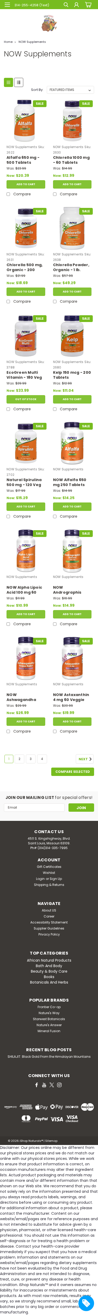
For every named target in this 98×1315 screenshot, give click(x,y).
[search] (66, 5)
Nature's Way (49, 1013)
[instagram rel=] (59, 1085)
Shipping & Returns (49, 884)
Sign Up (56, 878)
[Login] (76, 5)
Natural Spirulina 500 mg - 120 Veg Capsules (24, 482)
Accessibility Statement (49, 922)
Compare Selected (72, 771)
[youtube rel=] (44, 1085)
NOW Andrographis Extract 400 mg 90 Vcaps (71, 590)
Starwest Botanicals (49, 1019)
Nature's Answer (49, 1025)
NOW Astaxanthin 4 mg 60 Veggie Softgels (71, 697)
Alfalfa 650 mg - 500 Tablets (23, 160)
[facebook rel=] (36, 1085)
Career (49, 916)
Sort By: (37, 89)
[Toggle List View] (18, 82)
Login (40, 878)
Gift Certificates (49, 866)
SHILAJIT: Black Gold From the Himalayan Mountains (49, 1056)
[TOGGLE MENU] (7, 5)
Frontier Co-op (49, 1007)
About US (49, 910)
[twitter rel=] (51, 1085)
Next (84, 759)
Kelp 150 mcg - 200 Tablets (72, 375)
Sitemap (51, 1141)
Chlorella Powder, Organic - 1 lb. (71, 267)
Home (8, 42)
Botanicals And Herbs (49, 982)
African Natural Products (49, 960)
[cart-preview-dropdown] (87, 4)
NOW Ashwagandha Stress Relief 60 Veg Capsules (22, 697)
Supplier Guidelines (49, 928)
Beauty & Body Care (49, 971)
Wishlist (49, 872)
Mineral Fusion (49, 1031)
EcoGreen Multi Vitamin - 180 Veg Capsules (24, 375)
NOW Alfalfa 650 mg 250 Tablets (70, 482)
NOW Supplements (32, 42)
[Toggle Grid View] (8, 82)
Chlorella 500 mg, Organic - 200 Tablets (25, 267)
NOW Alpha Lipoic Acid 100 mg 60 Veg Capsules (24, 590)
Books (49, 976)
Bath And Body (49, 965)
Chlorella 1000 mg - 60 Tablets (71, 160)
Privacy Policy (49, 934)
